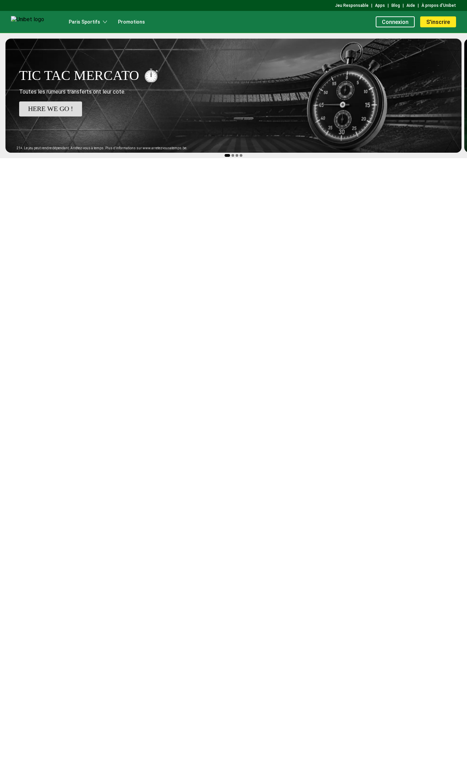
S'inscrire (438, 22)
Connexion (395, 22)
